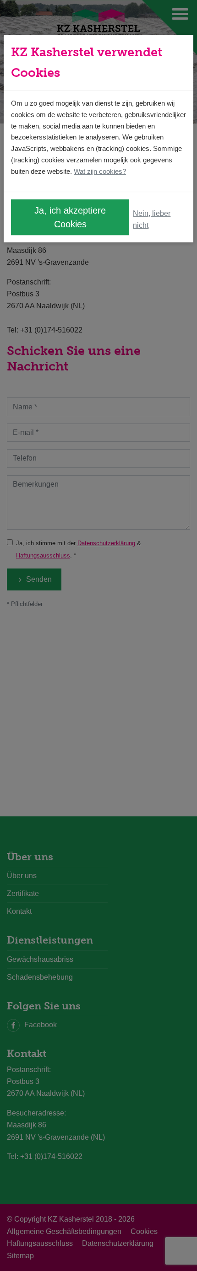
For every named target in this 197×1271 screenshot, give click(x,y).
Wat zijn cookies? (100, 171)
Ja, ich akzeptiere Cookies (70, 218)
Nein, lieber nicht (151, 219)
